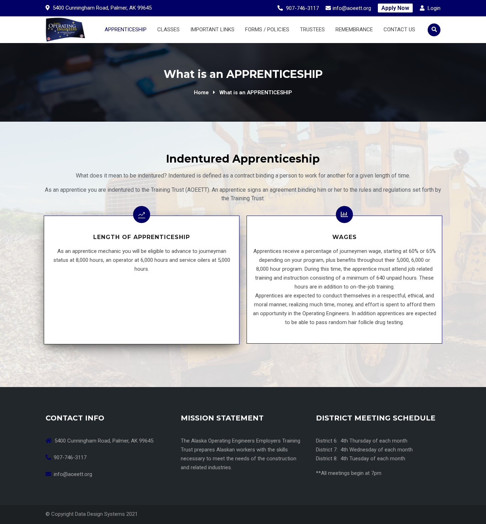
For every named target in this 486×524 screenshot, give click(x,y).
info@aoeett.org (352, 8)
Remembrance (354, 29)
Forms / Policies (267, 29)
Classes (168, 29)
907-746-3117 (302, 8)
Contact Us (399, 29)
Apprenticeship (126, 29)
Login (433, 8)
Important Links (212, 29)
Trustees (312, 29)
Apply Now (395, 8)
